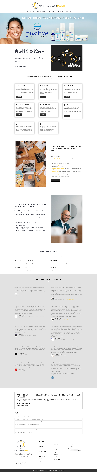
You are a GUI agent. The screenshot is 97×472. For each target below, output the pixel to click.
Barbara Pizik (66, 319)
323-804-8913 (73, 446)
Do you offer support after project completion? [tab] (26, 432)
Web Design (21, 85)
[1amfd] (49, 6)
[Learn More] (16, 86)
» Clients (55, 449)
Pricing (30, 416)
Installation (18, 416)
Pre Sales (26, 416)
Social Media (42, 444)
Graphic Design (71, 85)
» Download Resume (57, 456)
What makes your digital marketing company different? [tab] (28, 424)
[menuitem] (26, 11)
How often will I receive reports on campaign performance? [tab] (28, 429)
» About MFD (56, 444)
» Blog (54, 452)
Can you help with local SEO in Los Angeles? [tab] (25, 427)
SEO (67, 105)
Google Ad (41, 446)
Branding (45, 85)
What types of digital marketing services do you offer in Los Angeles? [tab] (30, 419)
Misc (22, 416)
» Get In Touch (56, 459)
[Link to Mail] (81, 1)
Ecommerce (42, 456)
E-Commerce (46, 105)
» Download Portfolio (57, 454)
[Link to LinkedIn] (79, 1)
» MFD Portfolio (56, 447)
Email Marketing (23, 105)
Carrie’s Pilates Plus (77, 378)
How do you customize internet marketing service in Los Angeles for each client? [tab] (33, 421)
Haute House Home (70, 299)
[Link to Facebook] (77, 1)
